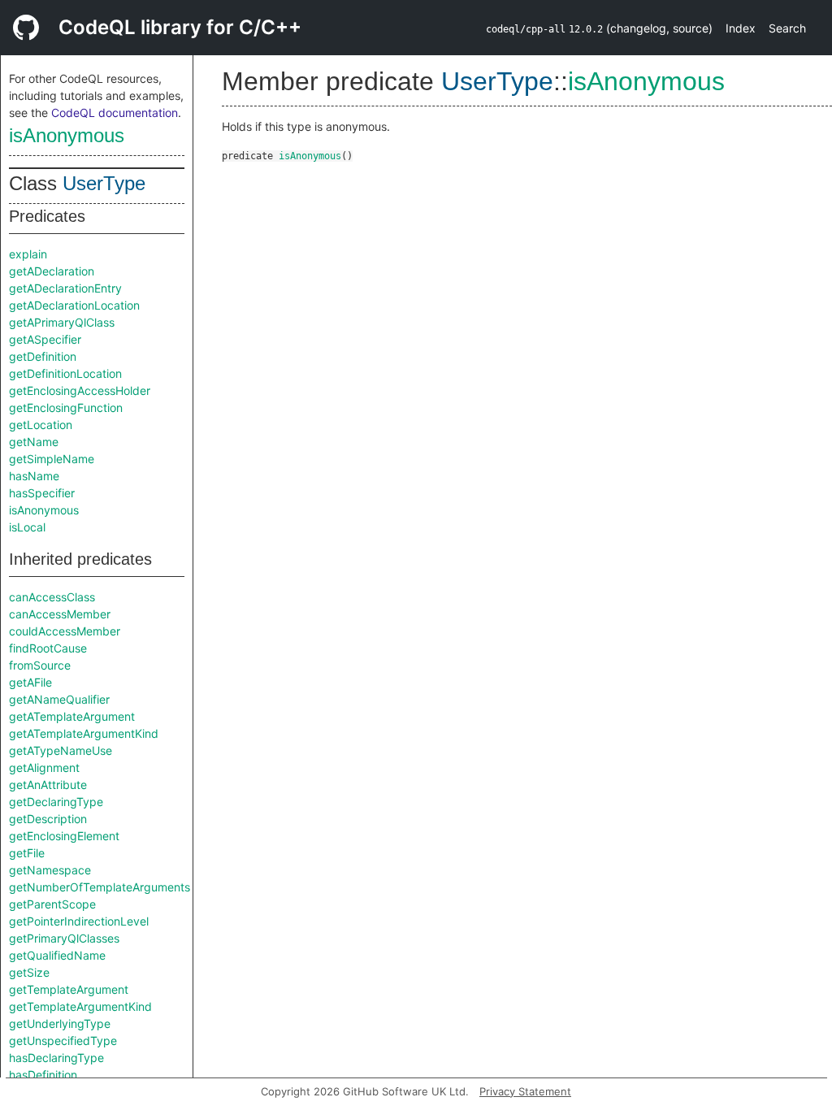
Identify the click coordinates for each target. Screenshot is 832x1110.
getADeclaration (51, 271)
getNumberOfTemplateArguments (99, 887)
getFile (27, 853)
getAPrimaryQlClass (62, 322)
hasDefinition (43, 1075)
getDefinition (42, 356)
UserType (104, 183)
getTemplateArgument (68, 989)
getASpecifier (45, 339)
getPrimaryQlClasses (64, 938)
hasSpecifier (42, 493)
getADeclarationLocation (74, 305)
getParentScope (52, 904)
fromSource (40, 665)
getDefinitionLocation (65, 373)
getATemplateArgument (72, 716)
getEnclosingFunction (66, 407)
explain (28, 254)
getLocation (40, 424)
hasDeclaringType (56, 1057)
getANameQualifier (59, 699)
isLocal (27, 527)
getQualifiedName (57, 955)
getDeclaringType (56, 802)
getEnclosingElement (64, 836)
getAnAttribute (48, 784)
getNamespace (50, 870)
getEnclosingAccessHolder (79, 390)
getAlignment (44, 767)
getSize (29, 972)
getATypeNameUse (60, 750)
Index (741, 28)
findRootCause (48, 648)
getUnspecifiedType (63, 1040)
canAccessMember (59, 614)
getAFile (30, 682)
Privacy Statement (525, 1091)
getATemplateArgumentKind (83, 733)
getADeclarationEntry (65, 288)
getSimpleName (51, 459)
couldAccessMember (64, 631)
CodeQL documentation (114, 112)
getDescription (48, 819)
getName (33, 442)
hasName (34, 476)
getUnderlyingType (59, 1023)
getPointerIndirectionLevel (79, 921)
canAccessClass (52, 597)
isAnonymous (66, 135)
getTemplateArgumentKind (80, 1006)
